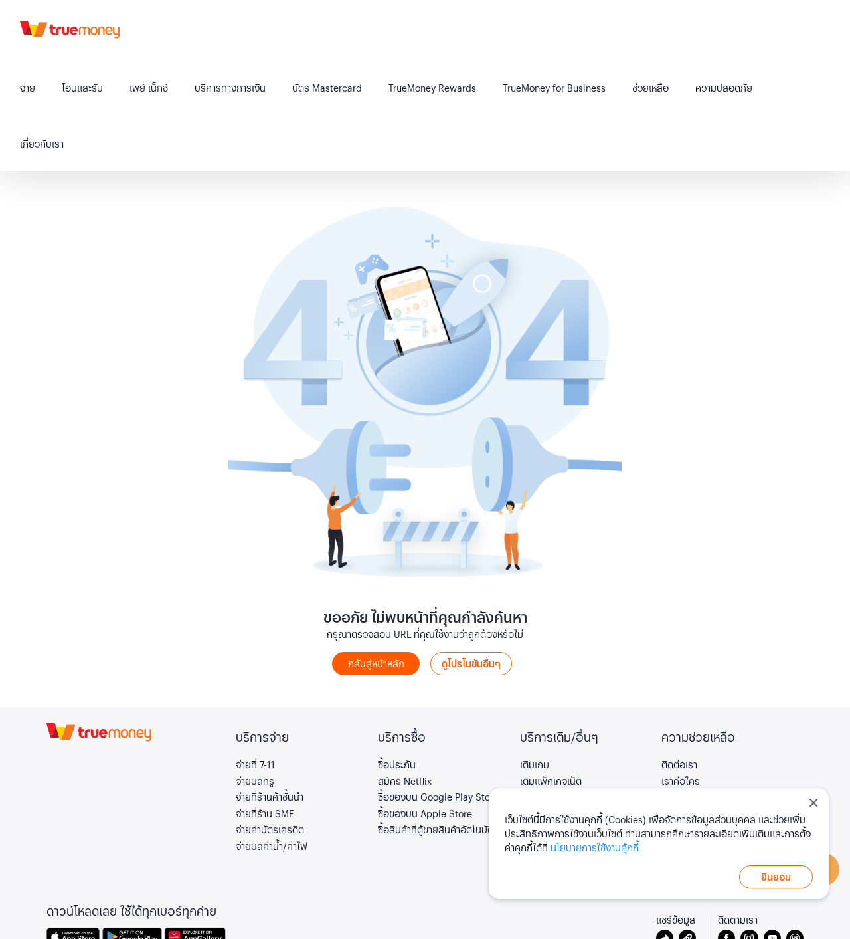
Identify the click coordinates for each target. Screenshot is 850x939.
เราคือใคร (680, 780)
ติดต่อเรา (679, 764)
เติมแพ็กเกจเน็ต (551, 780)
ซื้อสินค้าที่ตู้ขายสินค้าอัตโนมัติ (435, 829)
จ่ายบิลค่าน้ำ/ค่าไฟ (271, 846)
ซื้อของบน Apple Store (425, 813)
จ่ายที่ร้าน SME (265, 813)
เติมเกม (534, 764)
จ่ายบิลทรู (255, 780)
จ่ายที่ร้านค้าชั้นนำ (269, 796)
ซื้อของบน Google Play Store (438, 796)
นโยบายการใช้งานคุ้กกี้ (595, 847)
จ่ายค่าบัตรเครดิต (270, 829)
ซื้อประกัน (397, 764)
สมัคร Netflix (405, 780)
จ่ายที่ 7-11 (255, 764)
